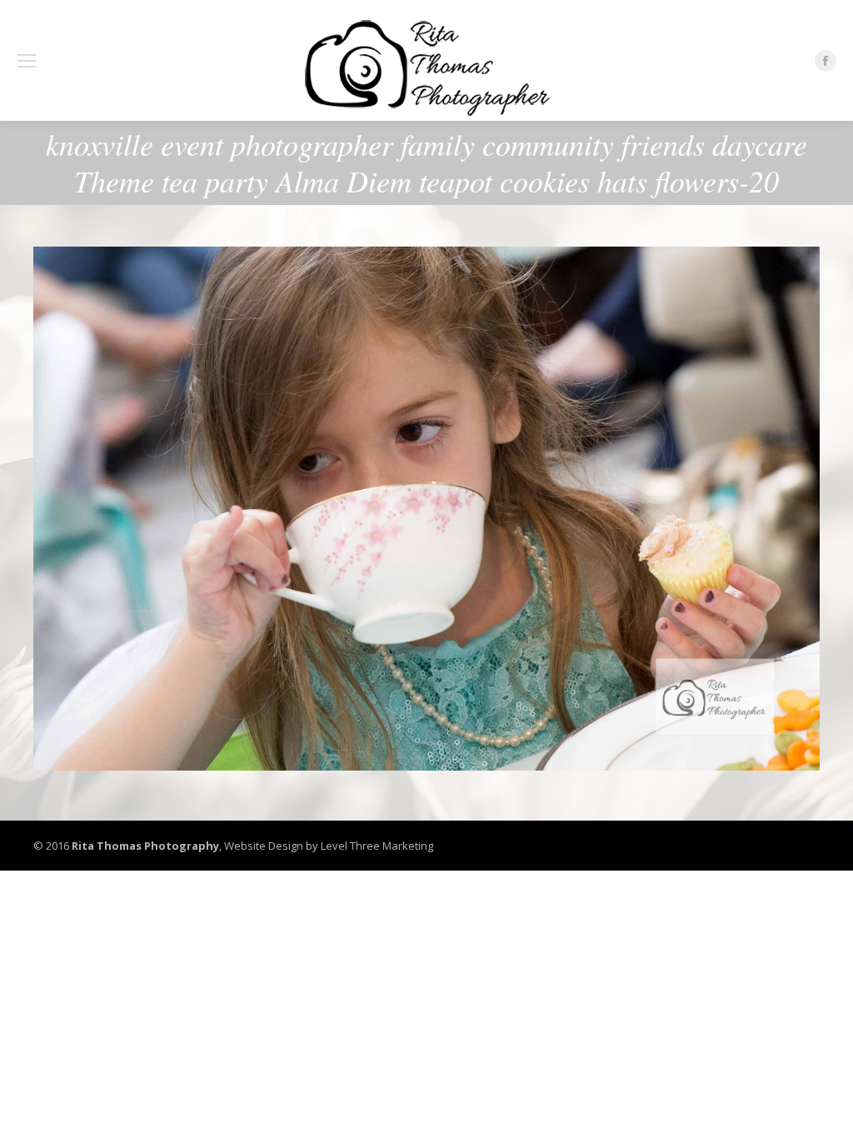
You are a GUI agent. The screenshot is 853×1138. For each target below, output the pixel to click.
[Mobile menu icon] (27, 61)
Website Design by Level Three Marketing (327, 845)
